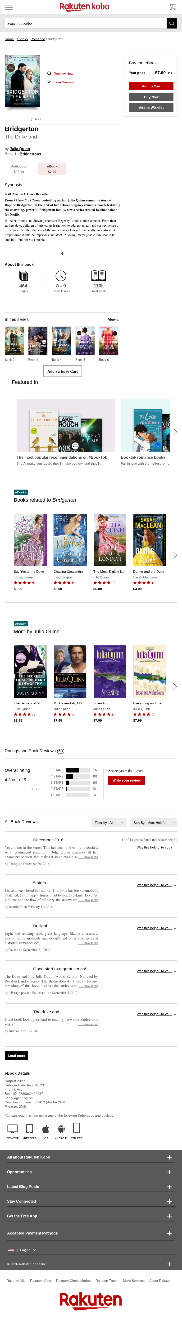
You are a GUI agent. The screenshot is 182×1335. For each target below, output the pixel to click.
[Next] (175, 431)
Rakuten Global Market (73, 1281)
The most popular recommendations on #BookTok (62, 457)
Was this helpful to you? (154, 847)
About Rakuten (160, 1281)
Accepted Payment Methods (32, 1233)
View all (114, 319)
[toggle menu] (9, 7)
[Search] (172, 23)
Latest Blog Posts (23, 1187)
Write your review (127, 780)
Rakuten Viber (40, 1281)
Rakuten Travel (107, 1281)
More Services (134, 1281)
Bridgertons (30, 154)
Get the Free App (22, 1216)
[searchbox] (91, 23)
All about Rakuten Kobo (28, 1157)
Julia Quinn (20, 149)
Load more (16, 1056)
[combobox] (109, 822)
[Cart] (172, 7)
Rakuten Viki (16, 1281)
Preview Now (63, 74)
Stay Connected (21, 1201)
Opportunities (19, 1172)
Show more (88, 856)
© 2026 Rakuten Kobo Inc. (27, 1264)
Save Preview (63, 82)
